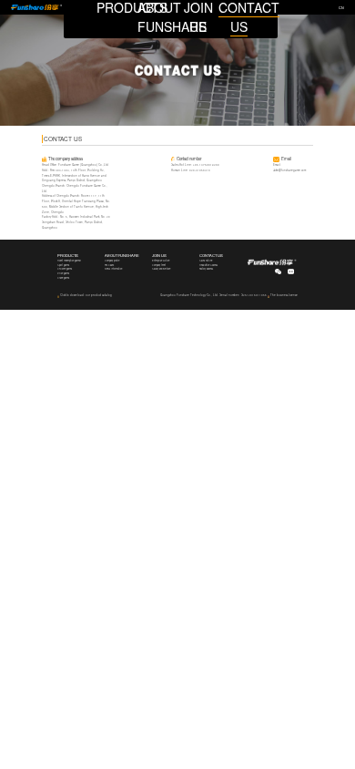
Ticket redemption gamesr (69, 260)
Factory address (206, 269)
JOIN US (159, 255)
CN (341, 7)
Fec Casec (109, 265)
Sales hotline (205, 260)
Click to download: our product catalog (86, 295)
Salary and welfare (161, 269)
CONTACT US (211, 255)
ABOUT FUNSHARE (122, 255)
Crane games (63, 278)
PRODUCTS (67, 255)
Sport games (63, 265)
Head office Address (208, 265)
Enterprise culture (160, 260)
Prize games (63, 273)
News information (113, 269)
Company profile (112, 260)
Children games (64, 269)
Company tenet (159, 265)
